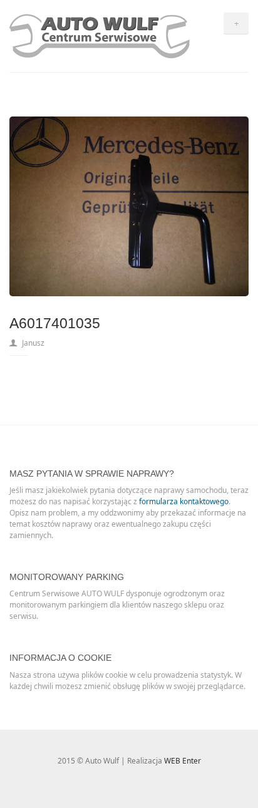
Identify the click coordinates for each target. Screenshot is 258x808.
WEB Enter (182, 760)
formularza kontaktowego (184, 501)
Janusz (33, 343)
